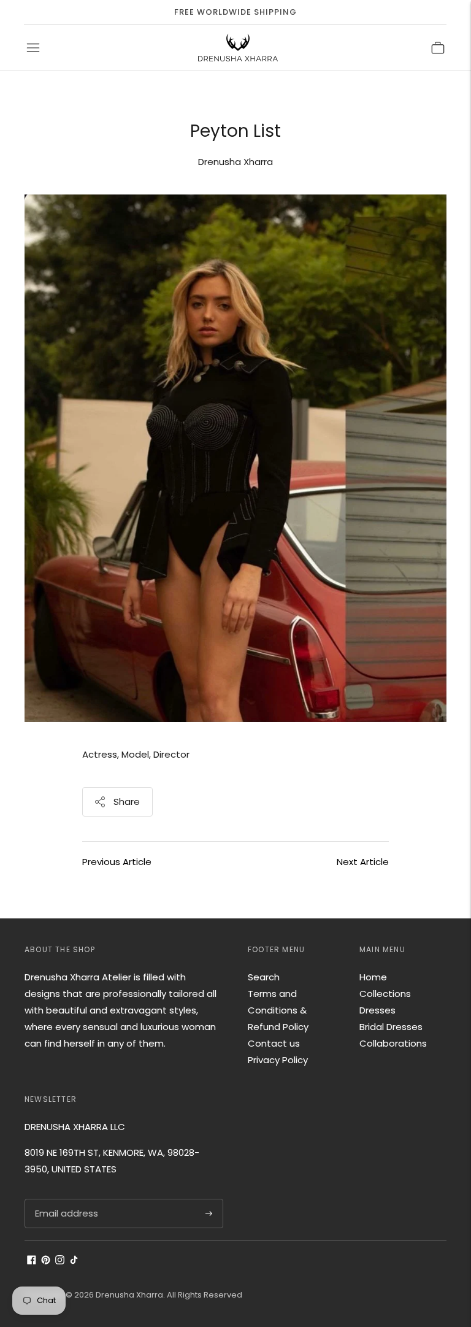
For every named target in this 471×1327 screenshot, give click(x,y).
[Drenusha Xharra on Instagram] (59, 1261)
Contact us (274, 1043)
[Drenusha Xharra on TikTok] (73, 1261)
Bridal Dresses (391, 1026)
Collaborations (393, 1043)
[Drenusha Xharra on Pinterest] (45, 1261)
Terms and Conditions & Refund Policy (278, 1010)
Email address (65, 1199)
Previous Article (116, 861)
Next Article (363, 861)
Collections (385, 993)
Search (264, 977)
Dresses (377, 1010)
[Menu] (33, 47)
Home (373, 977)
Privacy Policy (278, 1059)
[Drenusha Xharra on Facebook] (31, 1261)
